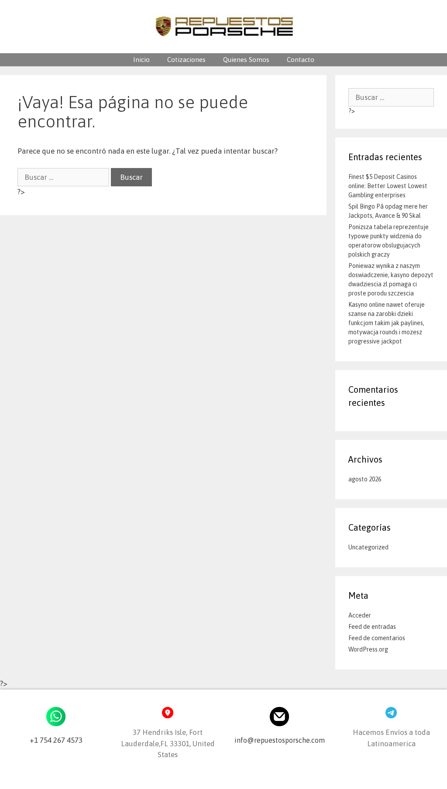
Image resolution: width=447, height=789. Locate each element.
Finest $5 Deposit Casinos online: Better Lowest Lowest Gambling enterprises (387, 186)
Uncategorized (368, 547)
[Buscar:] (64, 177)
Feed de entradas (372, 626)
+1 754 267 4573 (56, 740)
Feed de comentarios (376, 638)
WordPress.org (368, 649)
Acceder (359, 615)
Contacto (300, 59)
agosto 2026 (364, 479)
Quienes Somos (246, 59)
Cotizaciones (186, 59)
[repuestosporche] (224, 25)
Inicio (141, 59)
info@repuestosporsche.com (279, 740)
